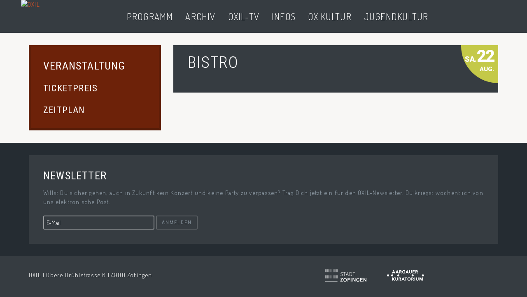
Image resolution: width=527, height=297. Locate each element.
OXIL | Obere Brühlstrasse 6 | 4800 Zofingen (90, 275)
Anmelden (177, 222)
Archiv (200, 16)
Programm (150, 16)
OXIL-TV (243, 16)
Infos (284, 16)
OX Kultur (330, 16)
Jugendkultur (396, 16)
